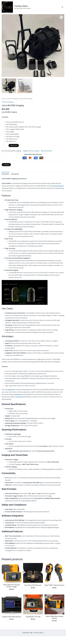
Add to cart (13, 145)
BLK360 (10, 389)
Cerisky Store (21, 6)
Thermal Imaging (12, 98)
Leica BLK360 (48, 151)
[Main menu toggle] (62, 7)
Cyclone (18, 397)
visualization (17, 394)
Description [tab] (5, 174)
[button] (61, 17)
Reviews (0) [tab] (15, 174)
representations (58, 186)
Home (3, 98)
